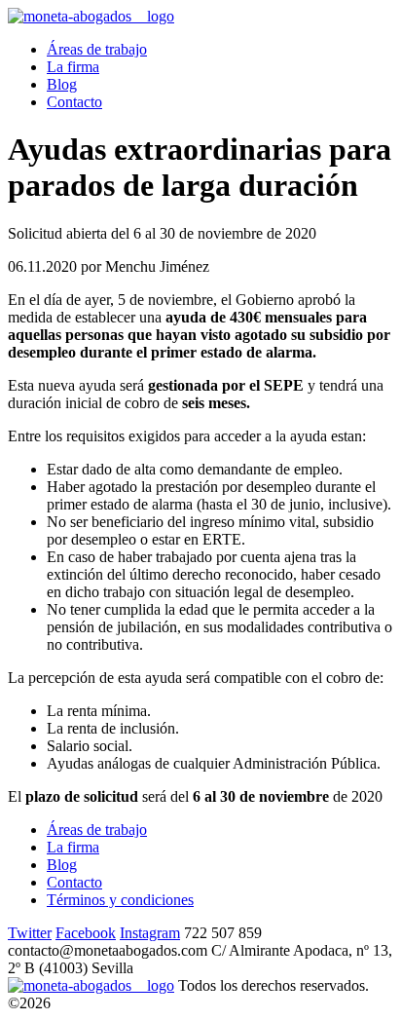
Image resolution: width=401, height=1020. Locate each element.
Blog (62, 84)
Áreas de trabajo (97, 49)
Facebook (85, 933)
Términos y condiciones (120, 899)
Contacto (74, 102)
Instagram (150, 933)
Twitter (30, 933)
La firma (73, 66)
